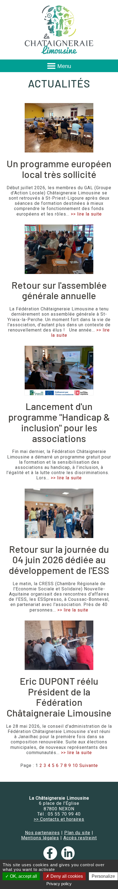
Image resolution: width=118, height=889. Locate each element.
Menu (64, 66)
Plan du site (77, 832)
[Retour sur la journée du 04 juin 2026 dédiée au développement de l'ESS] (59, 513)
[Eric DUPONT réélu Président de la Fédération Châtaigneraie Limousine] (59, 645)
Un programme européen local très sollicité (59, 169)
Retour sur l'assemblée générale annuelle (59, 290)
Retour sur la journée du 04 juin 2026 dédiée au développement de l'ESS (59, 559)
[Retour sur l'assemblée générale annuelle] (59, 249)
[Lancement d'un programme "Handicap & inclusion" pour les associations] (59, 370)
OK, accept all (23, 876)
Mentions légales (40, 837)
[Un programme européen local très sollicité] (59, 128)
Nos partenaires (42, 832)
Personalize (103, 876)
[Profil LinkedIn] (68, 858)
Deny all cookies (66, 876)
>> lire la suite (86, 214)
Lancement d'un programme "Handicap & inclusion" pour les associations (59, 422)
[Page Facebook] (51, 858)
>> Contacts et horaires (59, 819)
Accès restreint (80, 837)
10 (75, 765)
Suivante (88, 765)
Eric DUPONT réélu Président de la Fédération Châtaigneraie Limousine (59, 696)
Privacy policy (59, 883)
